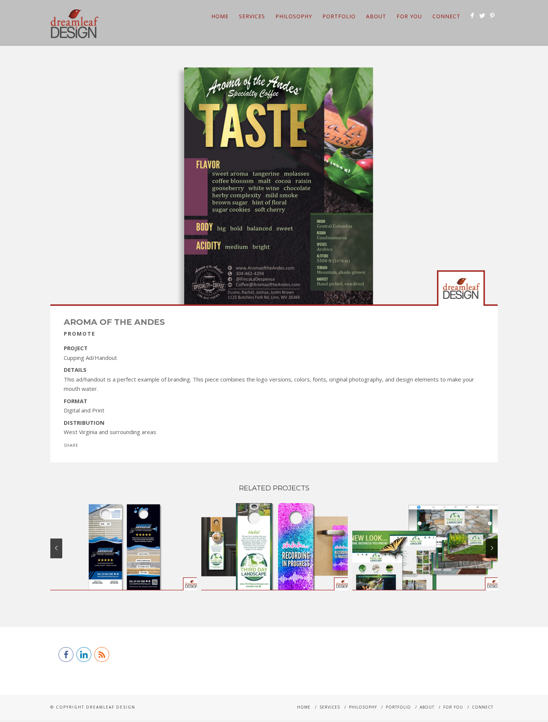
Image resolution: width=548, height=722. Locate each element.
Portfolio (339, 16)
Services (252, 16)
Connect (446, 16)
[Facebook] (472, 15)
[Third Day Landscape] (425, 546)
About (376, 16)
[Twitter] (482, 15)
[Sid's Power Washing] (123, 546)
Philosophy (293, 16)
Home (220, 16)
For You (409, 16)
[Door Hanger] (274, 546)
